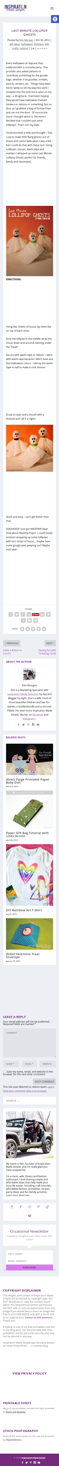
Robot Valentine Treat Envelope (23, 955)
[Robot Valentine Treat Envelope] (29, 934)
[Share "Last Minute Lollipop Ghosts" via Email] (29, 620)
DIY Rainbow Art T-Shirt (24, 910)
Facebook (37, 714)
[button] (55, 19)
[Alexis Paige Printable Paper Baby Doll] (29, 759)
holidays (39, 44)
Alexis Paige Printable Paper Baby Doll (27, 780)
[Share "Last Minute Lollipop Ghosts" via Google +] (23, 614)
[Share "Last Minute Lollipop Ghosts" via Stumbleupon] (23, 620)
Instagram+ (29, 718)
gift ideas (15, 44)
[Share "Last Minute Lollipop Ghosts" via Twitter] (17, 614)
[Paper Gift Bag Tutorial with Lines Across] (29, 810)
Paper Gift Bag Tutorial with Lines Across (27, 834)
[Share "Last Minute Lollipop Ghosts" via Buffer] (48, 614)
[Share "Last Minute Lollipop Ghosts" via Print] (36, 620)
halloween (27, 44)
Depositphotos (13, 1439)
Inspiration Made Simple (33, 1457)
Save (37, 614)
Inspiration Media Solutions (23, 694)
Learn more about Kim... (18, 1195)
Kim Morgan (26, 40)
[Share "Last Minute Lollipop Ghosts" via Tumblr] (29, 614)
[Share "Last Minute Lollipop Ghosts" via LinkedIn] (42, 614)
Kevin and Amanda (15, 1412)
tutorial (24, 48)
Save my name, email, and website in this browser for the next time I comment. (28, 1073)
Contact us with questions (38, 1317)
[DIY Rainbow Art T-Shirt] (29, 875)
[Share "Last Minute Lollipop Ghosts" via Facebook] (11, 614)
